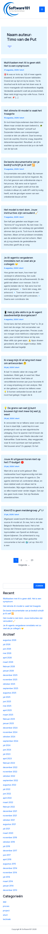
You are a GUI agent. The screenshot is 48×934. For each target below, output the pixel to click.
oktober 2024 (9, 736)
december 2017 (10, 850)
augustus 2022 (9, 785)
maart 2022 (8, 802)
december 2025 (10, 675)
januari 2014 (8, 886)
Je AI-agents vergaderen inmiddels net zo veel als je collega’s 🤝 (20, 261)
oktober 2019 (9, 842)
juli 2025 (6, 697)
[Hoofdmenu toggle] (42, 9)
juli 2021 (6, 829)
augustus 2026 (9, 640)
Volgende (24, 565)
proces (6, 906)
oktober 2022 (9, 776)
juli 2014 (6, 877)
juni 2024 (7, 750)
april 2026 (7, 657)
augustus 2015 (9, 864)
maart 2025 (8, 715)
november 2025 (10, 679)
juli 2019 (6, 846)
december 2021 (10, 811)
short (22, 70)
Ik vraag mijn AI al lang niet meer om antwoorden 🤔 (23, 361)
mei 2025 (7, 706)
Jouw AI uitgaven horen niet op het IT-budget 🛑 (22, 461)
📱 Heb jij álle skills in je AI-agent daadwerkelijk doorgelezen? (23, 314)
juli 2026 (6, 644)
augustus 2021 (9, 824)
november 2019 (10, 837)
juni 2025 (7, 701)
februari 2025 (9, 719)
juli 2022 (6, 789)
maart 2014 (8, 881)
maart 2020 (8, 833)
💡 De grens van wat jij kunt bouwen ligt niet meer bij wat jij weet (22, 411)
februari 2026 (9, 666)
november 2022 (10, 771)
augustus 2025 (9, 693)
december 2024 (10, 728)
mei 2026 (7, 653)
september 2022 (10, 780)
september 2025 (10, 688)
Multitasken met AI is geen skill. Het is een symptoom (22, 64)
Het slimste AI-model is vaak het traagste (23, 112)
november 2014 (10, 872)
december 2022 (10, 767)
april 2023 (7, 758)
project (6, 910)
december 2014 (10, 868)
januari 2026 (8, 671)
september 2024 (10, 741)
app (4, 902)
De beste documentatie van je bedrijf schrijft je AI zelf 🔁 (21, 163)
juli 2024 (6, 745)
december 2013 (10, 890)
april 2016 (7, 859)
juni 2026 (7, 649)
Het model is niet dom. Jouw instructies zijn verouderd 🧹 (21, 211)
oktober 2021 (9, 820)
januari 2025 (8, 723)
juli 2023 (6, 754)
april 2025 (7, 710)
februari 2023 (9, 763)
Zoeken (39, 586)
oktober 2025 (9, 684)
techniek (7, 919)
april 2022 (7, 798)
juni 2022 (7, 793)
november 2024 (10, 732)
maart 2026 (8, 662)
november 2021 (10, 815)
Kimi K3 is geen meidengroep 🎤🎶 (24, 510)
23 (32, 560)
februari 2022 (9, 807)
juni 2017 (7, 855)
